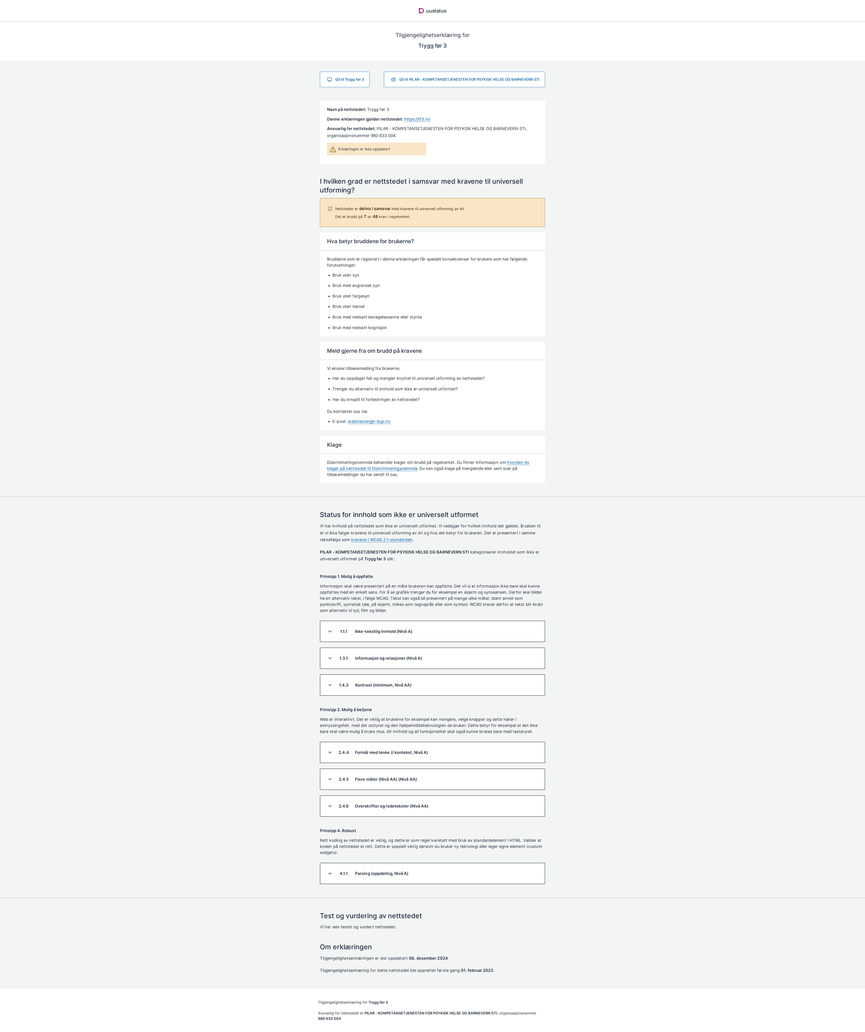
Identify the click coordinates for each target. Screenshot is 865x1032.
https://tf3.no (417, 119)
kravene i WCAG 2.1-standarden (381, 539)
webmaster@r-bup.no (369, 421)
